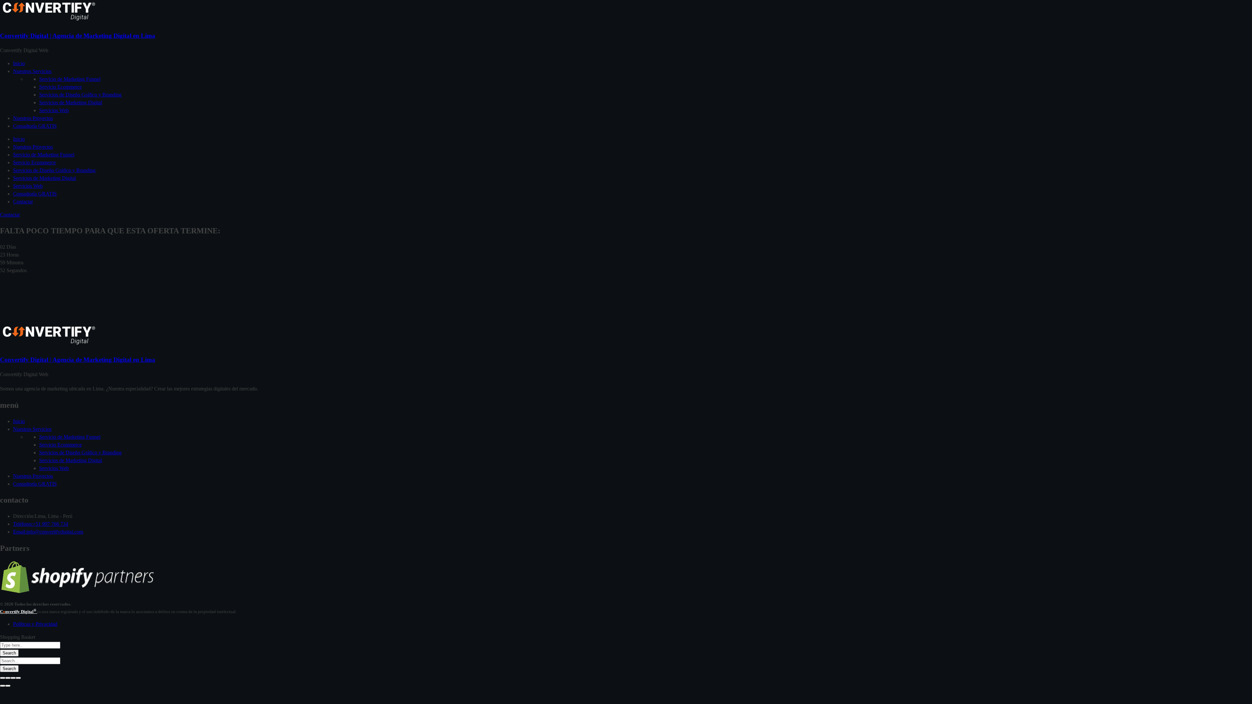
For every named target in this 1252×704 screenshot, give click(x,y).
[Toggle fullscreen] (13, 678)
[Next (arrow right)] (7, 686)
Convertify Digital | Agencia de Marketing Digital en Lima (77, 35)
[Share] (7, 678)
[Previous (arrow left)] (2, 686)
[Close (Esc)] (2, 678)
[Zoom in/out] (18, 678)
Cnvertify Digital (18, 611)
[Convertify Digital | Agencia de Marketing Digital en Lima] (49, 21)
